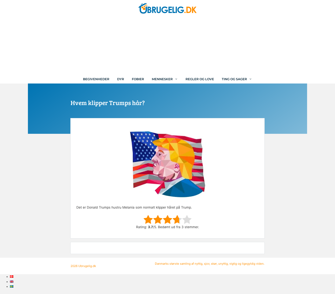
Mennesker (162, 79)
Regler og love (200, 79)
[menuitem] (11, 276)
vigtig (233, 263)
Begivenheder (96, 79)
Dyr (120, 79)
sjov (206, 263)
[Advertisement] (167, 45)
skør (214, 263)
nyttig (198, 263)
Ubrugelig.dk (87, 266)
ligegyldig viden (253, 263)
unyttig (223, 263)
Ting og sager (234, 79)
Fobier (138, 79)
